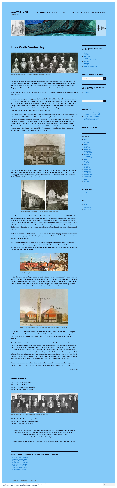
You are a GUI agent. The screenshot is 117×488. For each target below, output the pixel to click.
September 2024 (88, 178)
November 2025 (88, 154)
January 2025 (87, 171)
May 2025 (86, 164)
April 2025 (86, 166)
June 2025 (86, 163)
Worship (86, 58)
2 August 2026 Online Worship (20, 462)
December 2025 (88, 153)
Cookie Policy (35, 485)
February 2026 (87, 149)
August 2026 (87, 139)
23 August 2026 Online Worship (20, 457)
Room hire (75, 12)
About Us (84, 12)
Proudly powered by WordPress (28, 480)
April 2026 (86, 146)
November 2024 (88, 174)
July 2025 (86, 161)
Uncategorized (87, 92)
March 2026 (87, 147)
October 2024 (87, 176)
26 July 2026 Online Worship (19, 464)
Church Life (64, 12)
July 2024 (86, 181)
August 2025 (87, 159)
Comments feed (88, 207)
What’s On (55, 12)
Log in (85, 204)
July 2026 (86, 141)
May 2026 (86, 144)
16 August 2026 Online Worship (20, 459)
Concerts (86, 65)
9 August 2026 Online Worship (20, 461)
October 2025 (87, 156)
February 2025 (87, 169)
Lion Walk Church (42, 12)
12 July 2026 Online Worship (19, 467)
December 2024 (88, 173)
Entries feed (87, 206)
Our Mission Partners (98, 12)
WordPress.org (87, 209)
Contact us (86, 54)
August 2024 (87, 179)
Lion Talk (86, 63)
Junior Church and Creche (90, 66)
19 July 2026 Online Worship (19, 466)
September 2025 (88, 158)
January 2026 (87, 151)
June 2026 (86, 142)
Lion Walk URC (19, 12)
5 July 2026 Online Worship (19, 469)
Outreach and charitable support (92, 60)
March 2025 (87, 168)
